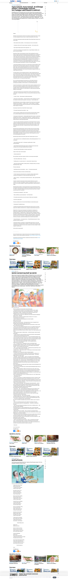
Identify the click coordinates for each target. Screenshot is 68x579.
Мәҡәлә (10, 2)
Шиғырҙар (13, 458)
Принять (54, 577)
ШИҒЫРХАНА (33, 2)
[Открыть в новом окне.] (15, 243)
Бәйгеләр (13, 271)
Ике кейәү (45, 2)
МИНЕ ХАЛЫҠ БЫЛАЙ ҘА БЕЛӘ (24, 2)
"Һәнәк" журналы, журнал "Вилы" (35, 235)
